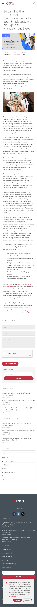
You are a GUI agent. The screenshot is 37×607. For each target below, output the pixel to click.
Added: (6, 52)
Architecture (6, 465)
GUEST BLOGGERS (8, 563)
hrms (28, 310)
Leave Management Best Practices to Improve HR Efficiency (18, 401)
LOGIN (4, 560)
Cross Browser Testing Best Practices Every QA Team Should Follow (17, 409)
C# (3, 479)
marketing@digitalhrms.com (13, 293)
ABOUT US (5, 549)
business (10, 303)
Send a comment (10, 363)
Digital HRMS (17, 303)
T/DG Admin (16, 54)
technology (26, 312)
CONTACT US (6, 556)
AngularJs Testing (8, 461)
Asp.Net (4, 468)
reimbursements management (13, 312)
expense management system (19, 308)
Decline (27, 600)
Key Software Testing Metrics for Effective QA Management (16, 394)
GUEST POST (6, 553)
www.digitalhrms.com (9, 291)
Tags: (5, 303)
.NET (3, 454)
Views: (24, 52)
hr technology (22, 310)
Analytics (5, 457)
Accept (17, 600)
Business (5, 476)
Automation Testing (8, 472)
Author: (15, 52)
